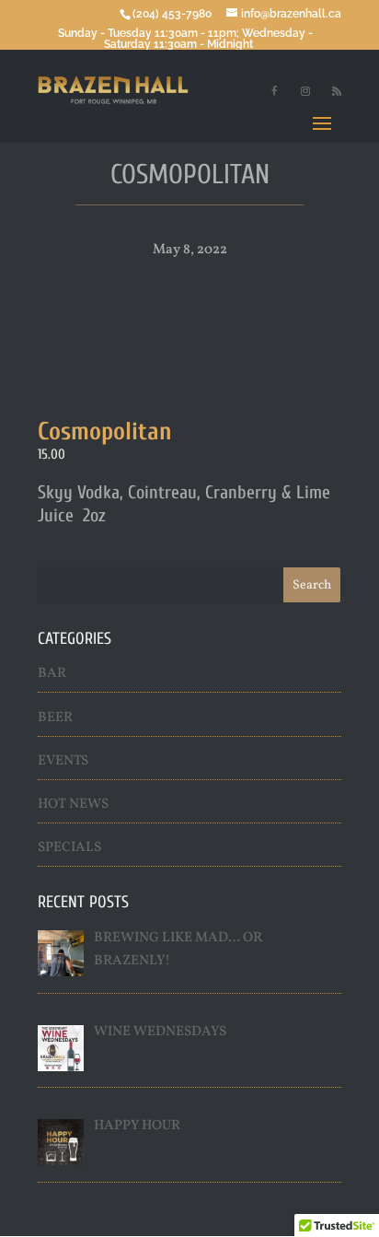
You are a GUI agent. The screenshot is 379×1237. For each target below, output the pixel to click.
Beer (55, 718)
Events (63, 761)
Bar (52, 673)
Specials (69, 848)
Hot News (73, 804)
